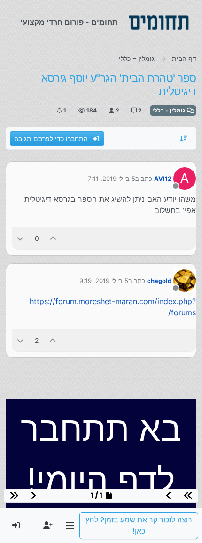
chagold (159, 280)
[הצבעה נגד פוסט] (20, 238)
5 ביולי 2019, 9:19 (103, 280)
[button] (69, 525)
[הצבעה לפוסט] (53, 238)
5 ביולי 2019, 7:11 (111, 178)
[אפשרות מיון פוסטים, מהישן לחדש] (184, 138)
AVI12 (162, 178)
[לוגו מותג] (159, 22)
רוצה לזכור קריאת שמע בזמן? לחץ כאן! (138, 525)
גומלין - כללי (169, 110)
